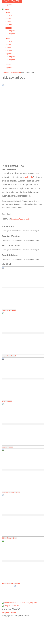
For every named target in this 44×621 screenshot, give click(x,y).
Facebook (15, 219)
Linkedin (13, 613)
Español (8, 5)
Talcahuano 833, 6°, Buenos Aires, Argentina (20, 603)
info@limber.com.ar (11, 606)
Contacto (9, 25)
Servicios (9, 16)
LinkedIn (27, 219)
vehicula (29, 177)
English (12, 31)
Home (8, 13)
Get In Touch (6, 214)
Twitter (21, 219)
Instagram (5, 613)
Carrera (8, 22)
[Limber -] (5, 10)
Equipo (8, 19)
